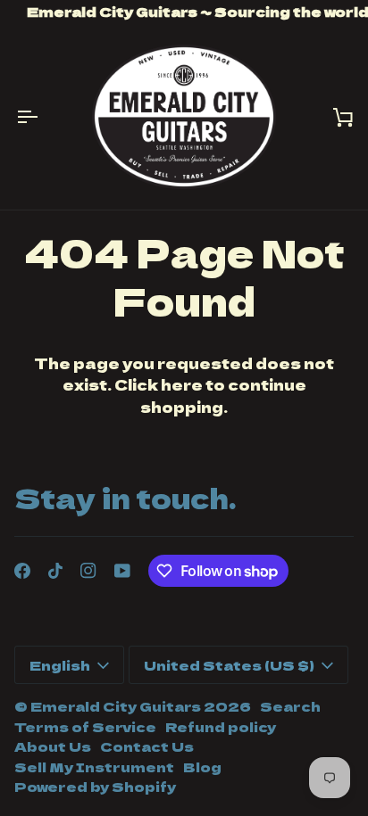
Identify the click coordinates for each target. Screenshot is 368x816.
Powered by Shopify (95, 786)
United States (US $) (229, 664)
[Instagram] (88, 571)
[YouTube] (122, 571)
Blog (202, 766)
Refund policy (220, 726)
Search (290, 705)
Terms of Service (85, 726)
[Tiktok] (55, 571)
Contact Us (147, 746)
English (59, 664)
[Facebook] (22, 571)
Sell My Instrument (94, 766)
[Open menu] (41, 117)
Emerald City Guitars (115, 705)
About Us (52, 746)
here (182, 384)
